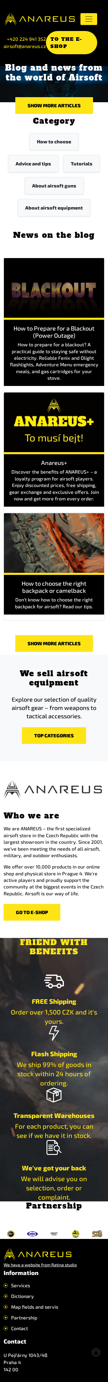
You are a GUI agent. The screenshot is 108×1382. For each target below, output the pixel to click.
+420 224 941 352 (26, 39)
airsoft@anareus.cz (25, 46)
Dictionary (22, 1296)
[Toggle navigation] (88, 19)
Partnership (24, 1317)
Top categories (54, 735)
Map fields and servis (34, 1307)
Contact (19, 1328)
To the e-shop (66, 42)
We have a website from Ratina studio (40, 1264)
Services (20, 1285)
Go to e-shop (32, 912)
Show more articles (54, 105)
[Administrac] (96, 1352)
